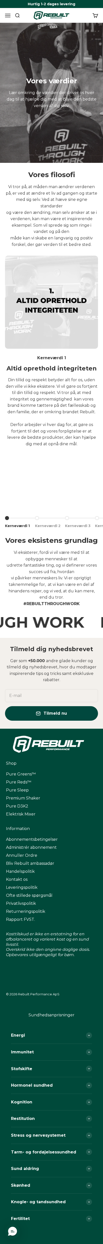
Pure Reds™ (18, 782)
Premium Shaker (23, 798)
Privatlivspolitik (21, 903)
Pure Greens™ (21, 774)
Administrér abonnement (31, 847)
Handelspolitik (20, 871)
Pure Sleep (17, 790)
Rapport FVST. (20, 919)
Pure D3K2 (17, 806)
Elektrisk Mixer (21, 814)
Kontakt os (17, 879)
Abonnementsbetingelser (32, 839)
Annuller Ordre (21, 855)
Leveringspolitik (22, 887)
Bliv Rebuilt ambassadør (30, 863)
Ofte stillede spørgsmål (29, 895)
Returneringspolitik (25, 911)
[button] (12, 1231)
